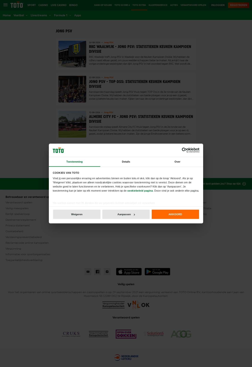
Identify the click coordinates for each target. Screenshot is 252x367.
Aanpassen (124, 214)
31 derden (87, 202)
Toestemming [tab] (74, 161)
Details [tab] (126, 161)
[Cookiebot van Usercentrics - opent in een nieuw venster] (184, 150)
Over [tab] (177, 161)
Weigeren (76, 214)
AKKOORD (175, 214)
